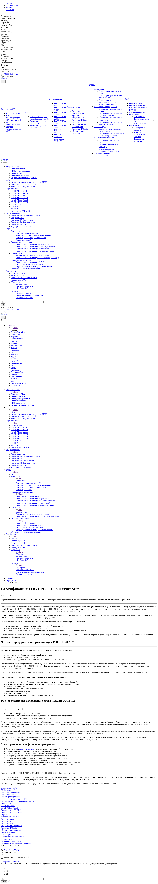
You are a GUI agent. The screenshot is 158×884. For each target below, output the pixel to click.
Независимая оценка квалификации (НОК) (39, 118)
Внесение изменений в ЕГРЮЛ (24, 278)
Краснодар (15, 352)
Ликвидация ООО (137, 112)
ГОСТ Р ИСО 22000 (19, 195)
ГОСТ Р (57, 134)
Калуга (14, 348)
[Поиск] (3, 81)
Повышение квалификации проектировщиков (110, 114)
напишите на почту (27, 749)
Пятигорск (15, 370)
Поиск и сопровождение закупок (140, 134)
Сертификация (55, 99)
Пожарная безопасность (104, 138)
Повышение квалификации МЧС (30, 262)
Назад (15, 328)
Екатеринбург (17, 339)
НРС (27, 112)
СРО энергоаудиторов (13, 123)
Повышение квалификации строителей (32, 244)
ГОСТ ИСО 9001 (8, 806)
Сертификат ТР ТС (9, 814)
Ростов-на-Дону (17, 372)
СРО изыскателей (13, 120)
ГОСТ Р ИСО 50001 (19, 202)
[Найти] (3, 304)
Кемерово (15, 350)
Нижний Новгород (19, 361)
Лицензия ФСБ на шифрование (79, 125)
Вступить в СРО (8, 109)
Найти (4, 882)
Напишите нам (7, 769)
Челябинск (15, 385)
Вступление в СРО (9, 788)
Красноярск (16, 354)
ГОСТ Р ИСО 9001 (19, 191)
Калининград (16, 345)
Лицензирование (74, 107)
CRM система (140, 123)
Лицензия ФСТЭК (80, 129)
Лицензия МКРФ (8, 821)
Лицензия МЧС (78, 118)
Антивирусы (139, 117)
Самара (14, 374)
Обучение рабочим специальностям (102, 154)
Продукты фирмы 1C (25, 286)
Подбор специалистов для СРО (13, 129)
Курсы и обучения (8, 832)
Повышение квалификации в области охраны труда (111, 134)
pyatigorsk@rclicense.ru (10, 861)
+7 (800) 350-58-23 (10, 74)
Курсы (92, 85)
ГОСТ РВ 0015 (17, 204)
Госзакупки (134, 125)
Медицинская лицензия (78, 132)
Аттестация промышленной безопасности (33, 235)
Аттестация (99, 89)
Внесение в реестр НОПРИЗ (38, 126)
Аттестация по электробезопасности (108, 101)
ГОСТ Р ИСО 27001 (19, 198)
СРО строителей (13, 113)
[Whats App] (7, 875)
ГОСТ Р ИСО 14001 (19, 193)
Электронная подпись (139, 129)
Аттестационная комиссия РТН (29, 233)
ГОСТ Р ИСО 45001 (19, 200)
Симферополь (17, 377)
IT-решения (134, 114)
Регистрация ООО (137, 105)
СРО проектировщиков (14, 116)
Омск (13, 365)
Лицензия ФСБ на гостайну (22, 220)
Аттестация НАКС (107, 104)
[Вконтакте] (7, 869)
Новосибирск (16, 363)
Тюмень (14, 379)
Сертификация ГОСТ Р (11, 810)
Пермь (13, 368)
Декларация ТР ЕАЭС (59, 140)
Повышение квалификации (105, 107)
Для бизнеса (129, 99)
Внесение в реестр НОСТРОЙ (38, 122)
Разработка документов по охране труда (32, 255)
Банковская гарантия (139, 140)
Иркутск (14, 341)
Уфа (12, 381)
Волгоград (15, 334)
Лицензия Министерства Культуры (78, 113)
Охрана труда (99, 127)
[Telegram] (7, 872)
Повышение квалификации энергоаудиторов (110, 123)
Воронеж (15, 336)
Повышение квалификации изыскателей (33, 249)
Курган (14, 357)
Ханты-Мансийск (18, 383)
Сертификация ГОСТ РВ (11, 812)
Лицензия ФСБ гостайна (11, 826)
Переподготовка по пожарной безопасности (109, 150)
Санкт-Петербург (18, 332)
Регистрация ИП (136, 103)
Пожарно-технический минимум (30, 264)
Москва (14, 359)
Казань (14, 343)
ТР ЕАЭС (58, 137)
